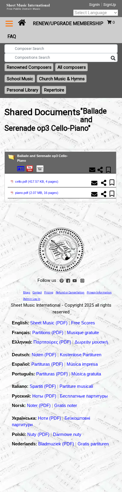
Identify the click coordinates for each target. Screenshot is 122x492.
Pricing (48, 292)
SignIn (94, 4)
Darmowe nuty (67, 434)
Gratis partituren (93, 443)
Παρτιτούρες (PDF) (52, 341)
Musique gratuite (83, 332)
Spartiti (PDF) (43, 386)
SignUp (109, 4)
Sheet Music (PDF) (49, 322)
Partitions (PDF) (48, 332)
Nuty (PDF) (38, 434)
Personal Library (22, 90)
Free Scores (83, 322)
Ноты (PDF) (44, 395)
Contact (37, 292)
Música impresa (82, 364)
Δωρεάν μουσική (91, 341)
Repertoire (54, 90)
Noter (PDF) (39, 405)
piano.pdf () (36, 192)
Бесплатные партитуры (84, 395)
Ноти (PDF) (49, 418)
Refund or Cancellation (70, 292)
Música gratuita (86, 373)
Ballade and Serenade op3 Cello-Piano (42, 158)
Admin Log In (31, 299)
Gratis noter (65, 405)
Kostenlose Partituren (80, 354)
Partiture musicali (76, 386)
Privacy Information (99, 292)
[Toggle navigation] (9, 23)
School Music (20, 78)
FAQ (11, 36)
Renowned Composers (29, 67)
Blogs (26, 292)
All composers (71, 67)
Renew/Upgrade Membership (68, 23)
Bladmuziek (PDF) (56, 443)
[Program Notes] (20, 168)
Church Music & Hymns (62, 78)
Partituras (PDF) (47, 364)
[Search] (113, 58)
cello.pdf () (36, 181)
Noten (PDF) (44, 354)
